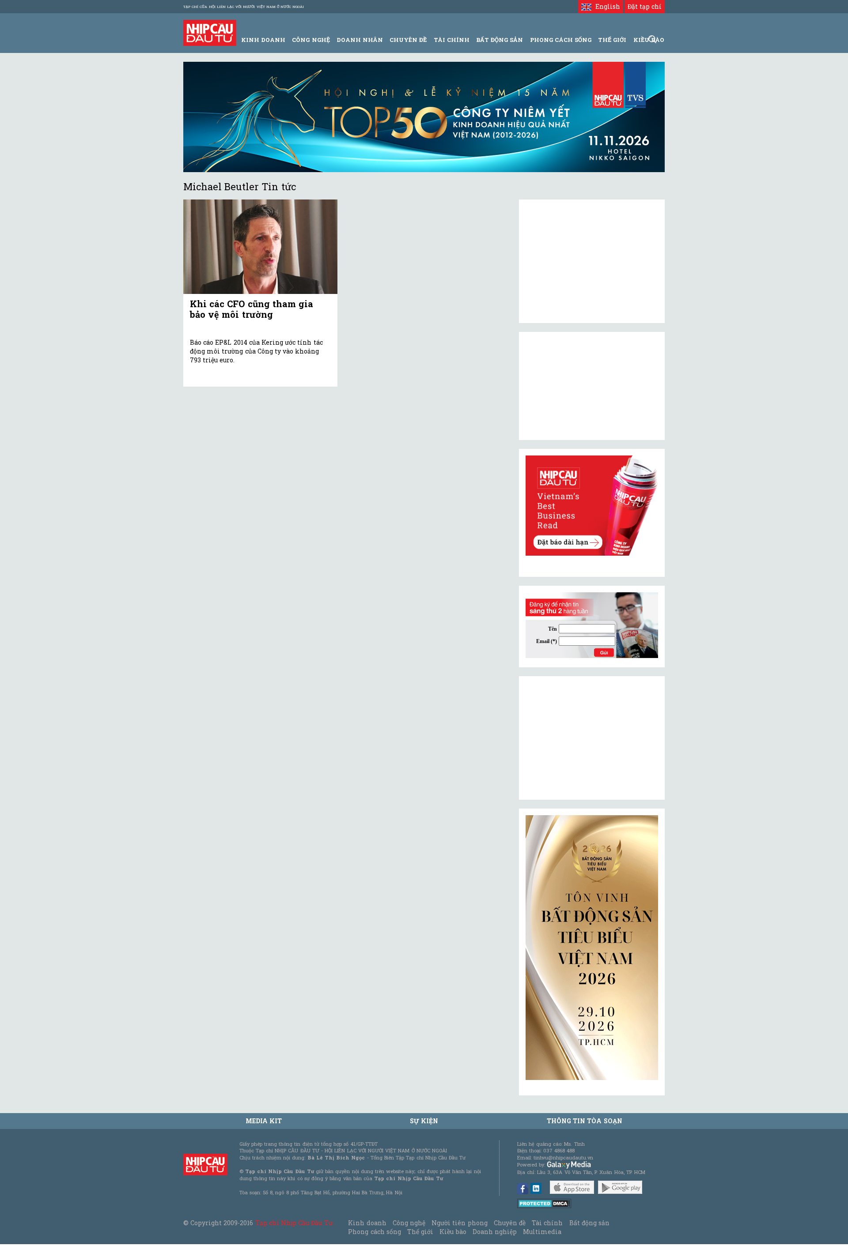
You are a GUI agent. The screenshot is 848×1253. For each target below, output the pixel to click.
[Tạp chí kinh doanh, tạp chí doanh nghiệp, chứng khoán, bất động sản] (209, 32)
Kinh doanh (367, 1223)
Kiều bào (452, 1231)
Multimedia (542, 1231)
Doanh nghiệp (495, 1231)
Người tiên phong (459, 1223)
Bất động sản (499, 40)
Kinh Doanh (263, 40)
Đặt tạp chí (645, 6)
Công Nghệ (310, 40)
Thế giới (612, 40)
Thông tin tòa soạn (584, 1121)
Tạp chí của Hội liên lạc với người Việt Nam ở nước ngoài (243, 6)
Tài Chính (451, 40)
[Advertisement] (592, 738)
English (605, 6)
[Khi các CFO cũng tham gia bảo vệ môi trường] (260, 246)
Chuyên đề (408, 40)
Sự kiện (424, 1121)
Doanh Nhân (360, 40)
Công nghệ (409, 1223)
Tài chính (547, 1223)
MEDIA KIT (264, 1121)
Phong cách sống (374, 1231)
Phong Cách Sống (560, 40)
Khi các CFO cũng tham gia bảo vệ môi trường (251, 309)
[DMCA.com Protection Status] (544, 1203)
